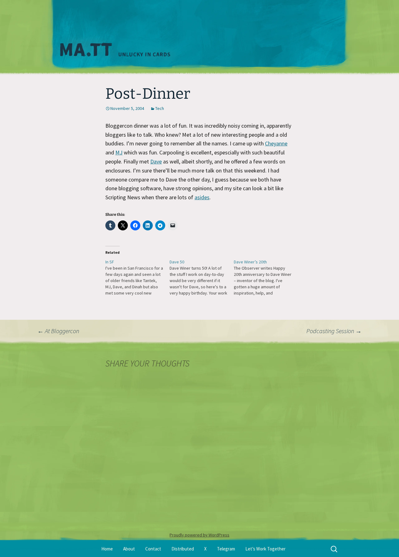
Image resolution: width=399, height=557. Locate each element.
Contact (153, 549)
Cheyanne (276, 143)
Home (107, 549)
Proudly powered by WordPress (199, 535)
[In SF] (137, 277)
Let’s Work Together (265, 549)
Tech (159, 108)
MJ (119, 152)
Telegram (226, 549)
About (129, 549)
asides (202, 197)
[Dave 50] (202, 277)
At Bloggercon (58, 331)
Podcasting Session (334, 331)
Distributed (182, 549)
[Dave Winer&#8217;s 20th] (266, 277)
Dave (156, 161)
